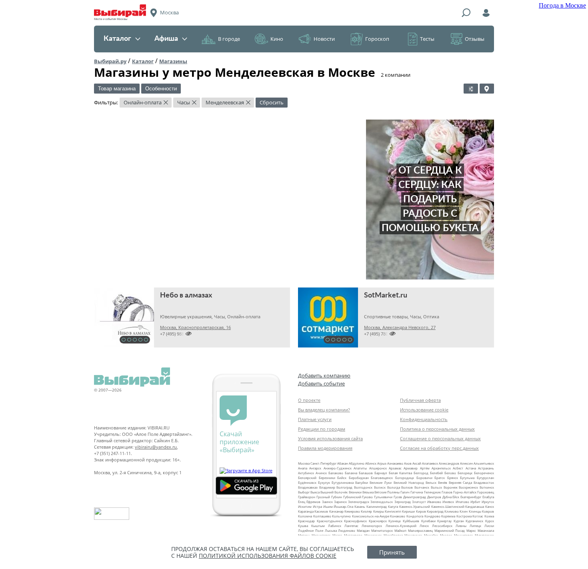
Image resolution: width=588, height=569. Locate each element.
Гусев (398, 497)
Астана (471, 468)
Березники (327, 477)
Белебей (436, 473)
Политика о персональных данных (437, 429)
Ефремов (313, 501)
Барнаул (380, 473)
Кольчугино (341, 516)
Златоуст (419, 501)
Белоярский (307, 477)
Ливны (461, 525)
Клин (464, 511)
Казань (359, 506)
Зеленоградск (358, 501)
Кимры (378, 511)
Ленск (424, 525)
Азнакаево (395, 463)
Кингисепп (393, 511)
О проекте (309, 400)
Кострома (464, 516)
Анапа (302, 468)
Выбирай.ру (110, 61)
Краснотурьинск (329, 521)
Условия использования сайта (330, 438)
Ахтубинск (306, 473)
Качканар (336, 511)
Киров (421, 511)
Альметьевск (484, 463)
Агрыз (381, 463)
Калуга (393, 506)
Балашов (366, 473)
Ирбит (475, 501)
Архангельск (441, 468)
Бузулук (324, 482)
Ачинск (321, 473)
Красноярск (378, 521)
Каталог (117, 38)
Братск (439, 477)
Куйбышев (411, 521)
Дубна (447, 497)
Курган (459, 521)
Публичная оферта (420, 400)
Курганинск (474, 521)
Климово (451, 511)
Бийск (341, 477)
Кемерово (352, 511)
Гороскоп (377, 38)
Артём (425, 468)
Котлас (477, 516)
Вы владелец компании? (324, 410)
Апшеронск (378, 468)
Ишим (328, 506)
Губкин (336, 497)
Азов (408, 463)
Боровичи (424, 477)
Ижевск (448, 501)
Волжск (380, 487)
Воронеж (451, 487)
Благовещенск (382, 477)
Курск (489, 521)
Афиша (166, 38)
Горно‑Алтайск (464, 492)
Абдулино (356, 463)
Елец (301, 501)
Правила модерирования (325, 448)
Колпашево (322, 516)
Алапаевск (430, 463)
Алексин (466, 463)
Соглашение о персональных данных (440, 438)
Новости (324, 38)
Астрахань (486, 468)
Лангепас (351, 525)
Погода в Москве (562, 5)
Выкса (315, 492)
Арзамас (395, 468)
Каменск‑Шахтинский (447, 506)
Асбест (458, 468)
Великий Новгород (409, 482)
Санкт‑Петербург (323, 463)
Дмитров (434, 497)
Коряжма (448, 516)
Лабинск (334, 525)
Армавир (411, 468)
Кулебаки (428, 521)
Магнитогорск (382, 530)
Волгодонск (363, 487)
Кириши (408, 511)
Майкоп (400, 530)
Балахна (351, 473)
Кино (276, 38)
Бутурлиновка (343, 482)
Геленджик (432, 492)
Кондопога (414, 516)
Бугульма (467, 477)
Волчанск (421, 487)
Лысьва (331, 530)
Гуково (367, 497)
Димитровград (414, 497)
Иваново (434, 501)
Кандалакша (474, 506)
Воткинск (487, 487)
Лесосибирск (442, 525)
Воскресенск (468, 487)
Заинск (327, 501)
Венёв (442, 482)
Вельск (431, 482)
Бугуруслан (485, 477)
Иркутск (488, 501)
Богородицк (404, 477)
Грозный (323, 497)
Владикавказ (308, 487)
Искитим (305, 506)
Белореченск (484, 473)
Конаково (397, 516)
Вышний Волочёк (334, 492)
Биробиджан (359, 477)
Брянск (452, 477)
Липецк (475, 525)
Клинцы (475, 511)
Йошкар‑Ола (343, 506)
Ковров (488, 511)
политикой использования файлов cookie (267, 555)
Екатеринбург (470, 497)
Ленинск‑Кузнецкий (401, 525)
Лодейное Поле (310, 530)
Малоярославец (420, 530)
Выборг (304, 492)
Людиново (346, 530)
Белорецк (465, 473)
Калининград (376, 506)
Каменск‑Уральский (414, 506)
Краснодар (306, 521)
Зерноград (402, 501)
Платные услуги (315, 419)
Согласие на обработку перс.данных (439, 448)
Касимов (321, 511)
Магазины (173, 61)
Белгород (421, 473)
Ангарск (315, 468)
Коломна (305, 516)
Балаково (335, 473)
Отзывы (474, 38)
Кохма (489, 516)
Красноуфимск (355, 521)
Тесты (427, 38)
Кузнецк (394, 521)
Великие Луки (381, 482)
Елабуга (488, 497)
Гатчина (416, 492)
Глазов (447, 492)
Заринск (340, 501)
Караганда (306, 511)
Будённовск (307, 482)
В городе (229, 38)
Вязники (355, 492)
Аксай (416, 463)
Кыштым (318, 525)
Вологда (393, 487)
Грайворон (306, 497)
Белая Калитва (400, 473)
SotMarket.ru (385, 295)
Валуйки (361, 482)
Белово (450, 473)
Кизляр (366, 511)
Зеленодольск (381, 501)
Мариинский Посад (449, 530)
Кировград (435, 511)
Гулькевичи (383, 497)
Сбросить (272, 102)
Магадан (363, 530)
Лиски (489, 525)
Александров (449, 463)
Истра (317, 506)
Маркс (471, 530)
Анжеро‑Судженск (338, 468)
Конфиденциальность (424, 419)
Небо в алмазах (186, 295)
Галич (405, 492)
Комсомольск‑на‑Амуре (370, 516)
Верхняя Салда (460, 482)
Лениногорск (372, 525)
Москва (304, 463)
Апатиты (360, 468)
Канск (489, 506)
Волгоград (344, 487)
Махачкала (486, 530)
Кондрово (432, 516)
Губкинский (352, 497)
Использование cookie (424, 410)
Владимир (327, 487)
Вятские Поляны (387, 492)
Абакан (342, 463)
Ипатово (462, 501)
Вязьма (368, 492)
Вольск (436, 487)
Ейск (455, 497)
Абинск (370, 463)
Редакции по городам (321, 429)
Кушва (303, 525)
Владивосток (484, 482)
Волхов (407, 487)
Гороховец (485, 492)
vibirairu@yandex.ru (156, 447)
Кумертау (444, 521)
